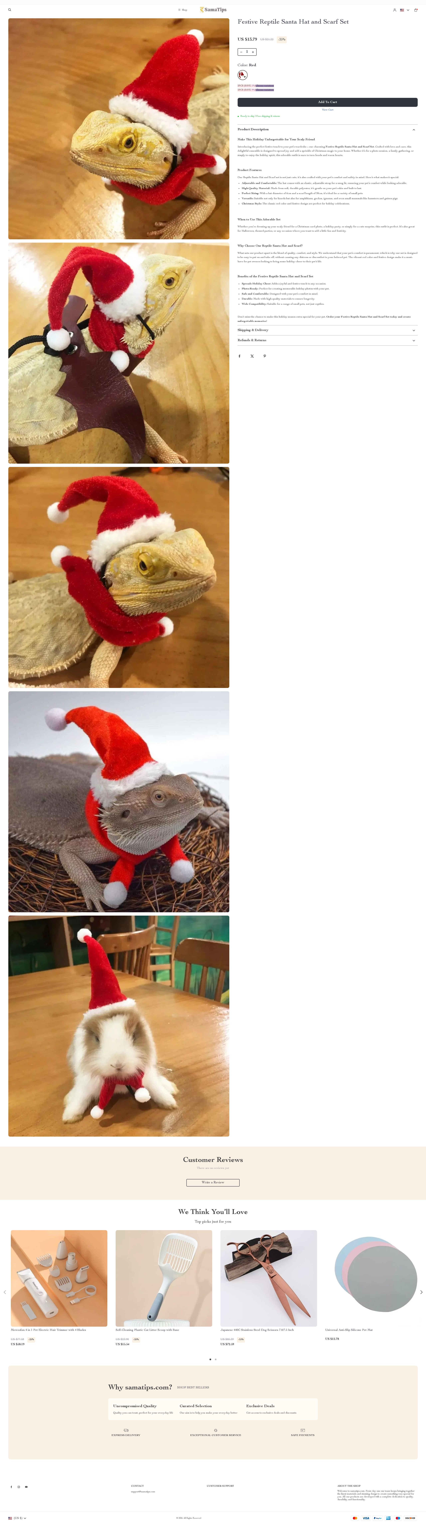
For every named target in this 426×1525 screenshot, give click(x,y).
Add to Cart (327, 102)
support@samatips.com (143, 1492)
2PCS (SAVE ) (247, 86)
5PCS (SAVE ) (247, 90)
